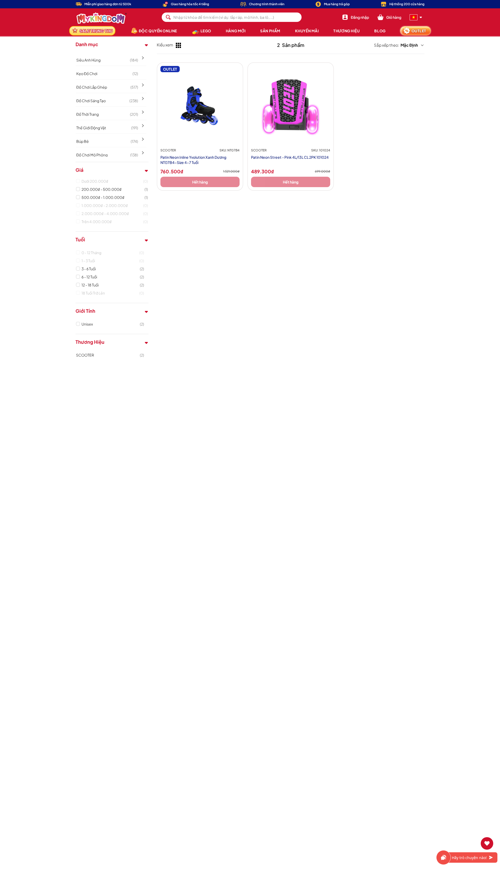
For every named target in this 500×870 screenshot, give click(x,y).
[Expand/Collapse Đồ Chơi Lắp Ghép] (142, 83)
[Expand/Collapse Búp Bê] (142, 137)
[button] (389, 17)
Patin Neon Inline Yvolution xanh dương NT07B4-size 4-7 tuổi (193, 160)
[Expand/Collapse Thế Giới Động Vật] (142, 124)
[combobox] (231, 17)
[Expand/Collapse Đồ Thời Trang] (142, 110)
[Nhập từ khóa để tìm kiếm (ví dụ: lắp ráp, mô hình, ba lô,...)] (168, 17)
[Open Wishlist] (487, 843)
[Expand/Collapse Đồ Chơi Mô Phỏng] (142, 151)
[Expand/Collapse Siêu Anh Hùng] (142, 56)
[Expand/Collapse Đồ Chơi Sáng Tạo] (142, 97)
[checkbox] (115, 181)
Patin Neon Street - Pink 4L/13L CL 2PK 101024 (290, 157)
